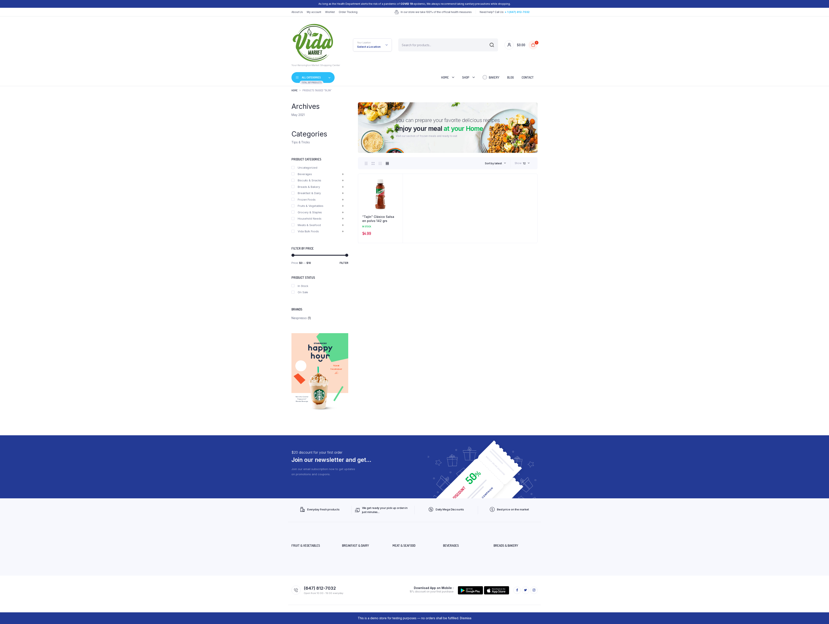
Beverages (305, 174)
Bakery (494, 77)
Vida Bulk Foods (308, 231)
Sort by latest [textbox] (493, 163)
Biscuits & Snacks (309, 180)
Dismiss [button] (465, 618)
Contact (528, 77)
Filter (344, 262)
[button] (397, 190)
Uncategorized (307, 167)
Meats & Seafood (309, 225)
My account (314, 12)
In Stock (303, 286)
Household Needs (309, 218)
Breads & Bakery (309, 186)
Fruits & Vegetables (310, 205)
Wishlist (330, 12)
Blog (510, 77)
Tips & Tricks (300, 142)
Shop (465, 77)
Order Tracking (348, 12)
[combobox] (495, 163)
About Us (297, 12)
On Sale (303, 292)
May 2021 (298, 115)
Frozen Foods (307, 199)
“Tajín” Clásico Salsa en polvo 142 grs (378, 219)
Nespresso (299, 318)
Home (445, 77)
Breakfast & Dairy (309, 193)
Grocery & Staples (310, 212)
